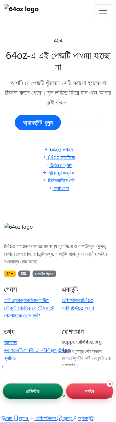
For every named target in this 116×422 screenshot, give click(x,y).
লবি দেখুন (83, 122)
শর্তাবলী (16, 349)
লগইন (89, 391)
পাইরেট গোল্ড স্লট (25, 315)
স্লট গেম (16, 307)
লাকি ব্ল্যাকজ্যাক (17, 300)
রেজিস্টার (32, 391)
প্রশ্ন (54, 349)
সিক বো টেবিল (35, 307)
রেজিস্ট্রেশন (72, 300)
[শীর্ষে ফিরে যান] (2, 367)
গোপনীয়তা (30, 349)
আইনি (44, 349)
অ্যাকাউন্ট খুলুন (38, 122)
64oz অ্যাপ (83, 307)
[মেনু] (103, 10)
